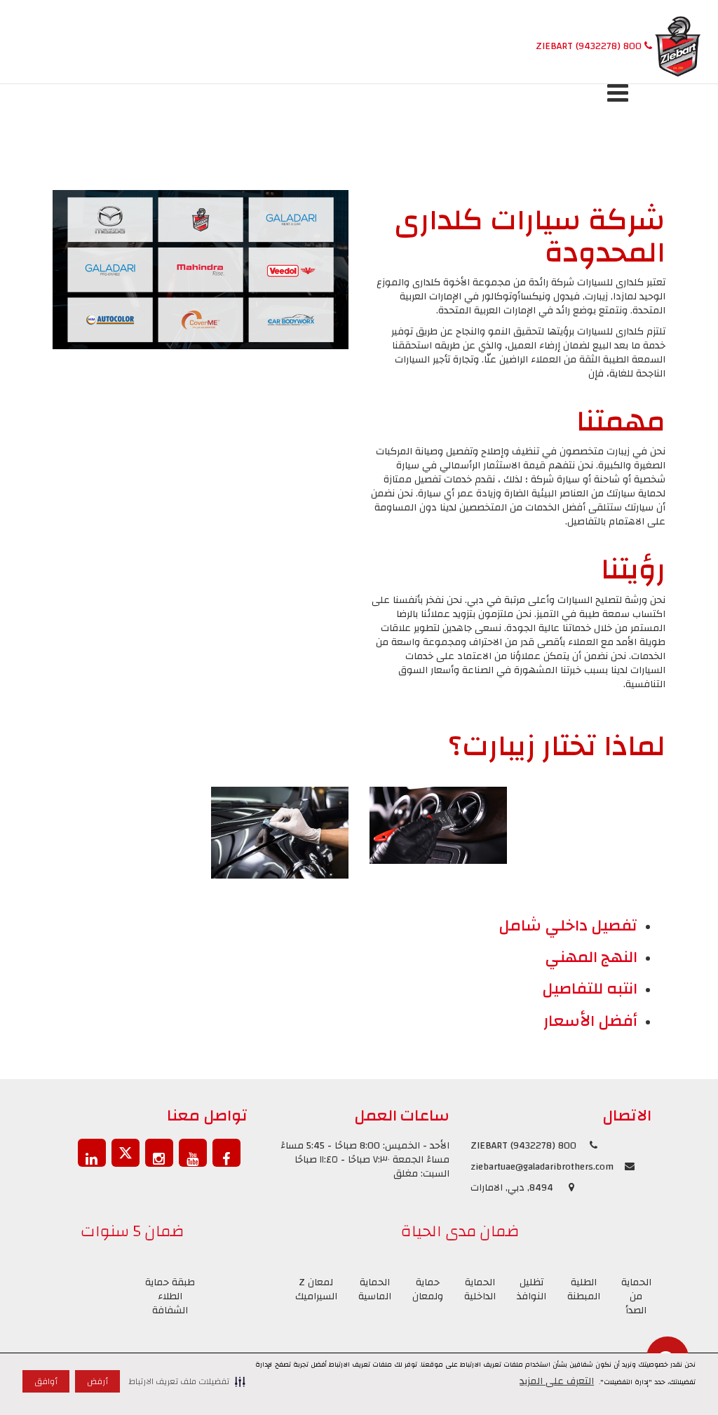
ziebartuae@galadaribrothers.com (542, 1167)
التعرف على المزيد (557, 1381)
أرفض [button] (97, 1381)
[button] (187, 1381)
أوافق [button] (45, 1381)
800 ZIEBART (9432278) (590, 46)
